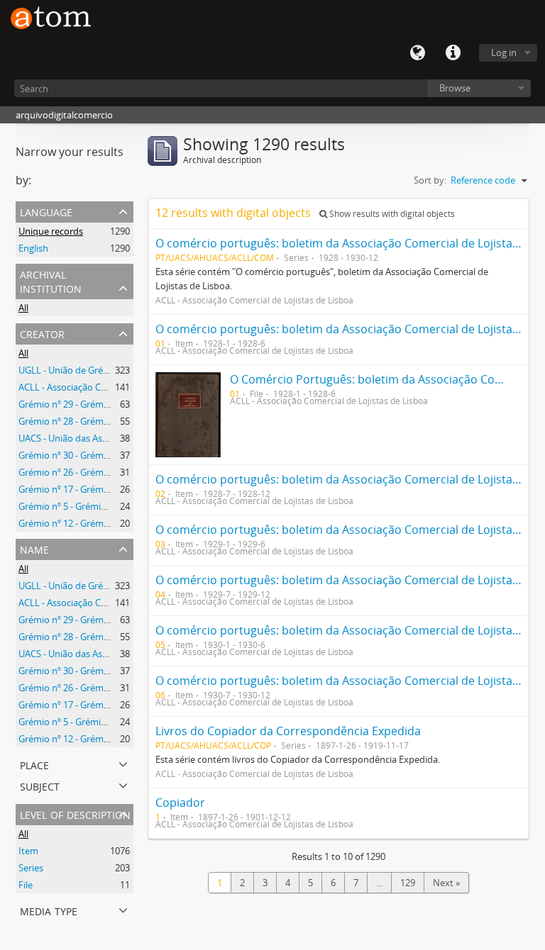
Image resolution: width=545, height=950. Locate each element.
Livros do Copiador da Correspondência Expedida (288, 731)
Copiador (180, 802)
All (23, 307)
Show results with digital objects (391, 214)
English (33, 248)
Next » (446, 882)
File (25, 884)
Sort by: (430, 180)
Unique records (50, 231)
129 (407, 882)
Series (30, 867)
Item (28, 850)
